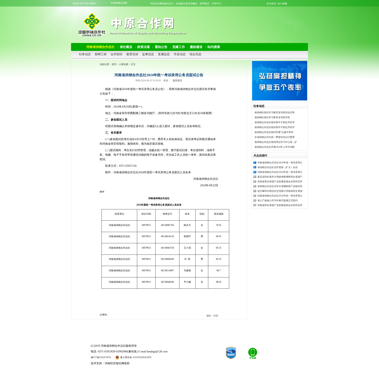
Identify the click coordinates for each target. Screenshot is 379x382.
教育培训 (132, 54)
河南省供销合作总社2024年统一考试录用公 (279, 162)
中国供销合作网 (119, 3)
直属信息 (164, 54)
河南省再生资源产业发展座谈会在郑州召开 (279, 181)
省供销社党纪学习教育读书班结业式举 (274, 112)
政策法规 (143, 47)
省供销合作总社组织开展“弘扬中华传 (273, 132)
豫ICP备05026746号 (101, 357)
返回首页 (177, 80)
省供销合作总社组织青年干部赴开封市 (274, 122)
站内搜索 (213, 47)
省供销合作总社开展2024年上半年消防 (274, 147)
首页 (114, 64)
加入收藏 (282, 3)
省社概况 (126, 47)
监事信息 (148, 54)
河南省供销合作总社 (100, 47)
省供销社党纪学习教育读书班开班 (272, 117)
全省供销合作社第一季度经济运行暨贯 (274, 137)
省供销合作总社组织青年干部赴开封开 (274, 127)
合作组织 (116, 54)
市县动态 (180, 54)
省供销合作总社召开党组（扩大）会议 (277, 167)
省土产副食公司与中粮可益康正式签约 (277, 200)
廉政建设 (196, 47)
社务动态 (85, 54)
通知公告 (161, 47)
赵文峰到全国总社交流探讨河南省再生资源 (279, 191)
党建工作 (178, 47)
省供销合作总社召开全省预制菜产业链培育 (279, 186)
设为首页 (271, 3)
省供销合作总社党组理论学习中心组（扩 (275, 142)
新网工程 (101, 54)
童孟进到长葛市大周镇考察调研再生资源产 (279, 176)
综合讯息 (195, 54)
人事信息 (123, 64)
